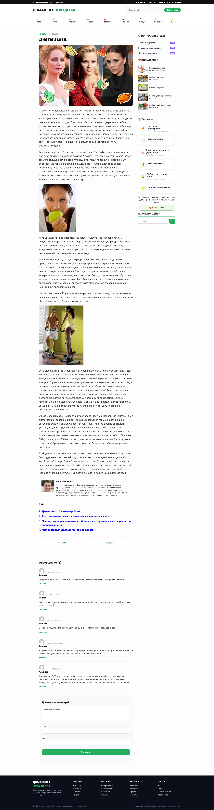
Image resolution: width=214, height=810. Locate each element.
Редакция (134, 785)
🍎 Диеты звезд (156, 207)
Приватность (164, 2)
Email (44, 738)
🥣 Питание (90, 20)
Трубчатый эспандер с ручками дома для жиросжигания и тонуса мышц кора (156, 199)
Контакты (176, 2)
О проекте (140, 2)
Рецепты (76, 795)
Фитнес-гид (77, 785)
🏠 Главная (40, 20)
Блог (160, 785)
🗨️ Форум (142, 20)
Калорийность (107, 785)
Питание (76, 792)
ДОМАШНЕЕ (54, 10)
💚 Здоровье (73, 20)
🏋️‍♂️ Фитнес (56, 20)
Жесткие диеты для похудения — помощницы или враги (75, 516)
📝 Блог (173, 20)
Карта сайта (163, 795)
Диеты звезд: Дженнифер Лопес (61, 511)
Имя (44, 726)
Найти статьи (172, 10)
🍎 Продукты (108, 20)
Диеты (43, 34)
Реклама (152, 2)
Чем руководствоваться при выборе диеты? (69, 529)
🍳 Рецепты (126, 20)
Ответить (43, 584)
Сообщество (106, 789)
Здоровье (77, 789)
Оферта (133, 792)
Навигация (105, 792)
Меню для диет (164, 792)
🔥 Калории (158, 20)
